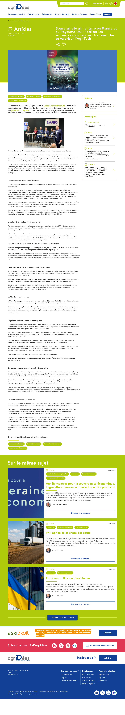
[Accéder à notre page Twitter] (61, 645)
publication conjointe (20, 111)
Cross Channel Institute (54, 106)
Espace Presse (95, 14)
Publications (32, 14)
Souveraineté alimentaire (17, 101)
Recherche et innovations (52, 96)
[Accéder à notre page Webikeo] (74, 645)
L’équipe (64, 678)
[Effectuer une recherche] (87, 4)
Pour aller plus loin (107, 671)
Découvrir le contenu (80, 513)
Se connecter (97, 3)
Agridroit (102, 678)
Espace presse (104, 674)
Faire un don (103, 681)
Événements (47, 14)
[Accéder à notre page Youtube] (68, 645)
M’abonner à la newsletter (102, 646)
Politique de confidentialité (29, 691)
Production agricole (33, 96)
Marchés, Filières (81, 527)
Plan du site (64, 691)
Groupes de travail (61, 14)
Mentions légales (13, 691)
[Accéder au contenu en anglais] (115, 3)
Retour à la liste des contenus (19, 21)
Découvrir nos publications (62, 618)
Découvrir (108, 633)
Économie (75, 474)
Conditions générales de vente (49, 691)
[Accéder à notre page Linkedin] (54, 645)
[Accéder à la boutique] (106, 3)
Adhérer (107, 14)
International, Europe (16, 96)
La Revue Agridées (79, 14)
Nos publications (88, 674)
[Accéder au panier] (111, 3)
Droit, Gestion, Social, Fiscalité (57, 474)
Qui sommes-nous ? (15, 14)
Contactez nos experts (69, 681)
